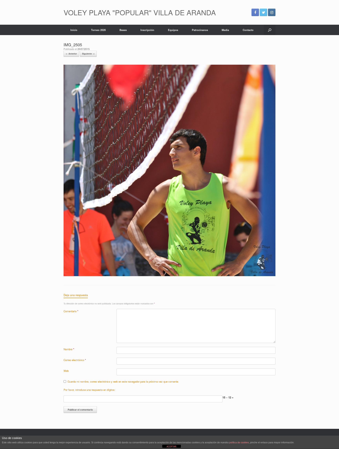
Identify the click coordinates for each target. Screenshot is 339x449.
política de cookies (239, 442)
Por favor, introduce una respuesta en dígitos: (89, 390)
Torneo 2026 (98, 30)
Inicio (73, 30)
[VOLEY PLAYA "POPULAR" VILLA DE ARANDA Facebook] (255, 12)
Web (66, 371)
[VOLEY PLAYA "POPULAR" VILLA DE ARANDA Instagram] (271, 12)
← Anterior (71, 53)
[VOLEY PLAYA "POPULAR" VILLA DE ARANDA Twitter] (263, 12)
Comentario (71, 311)
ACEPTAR (171, 446)
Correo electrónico (75, 360)
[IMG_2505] (169, 275)
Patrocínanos (200, 30)
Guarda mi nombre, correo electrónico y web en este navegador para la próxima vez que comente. (123, 381)
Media (225, 30)
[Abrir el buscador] (269, 30)
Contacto (248, 30)
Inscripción (147, 30)
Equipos (173, 30)
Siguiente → (88, 53)
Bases (123, 30)
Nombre (69, 349)
